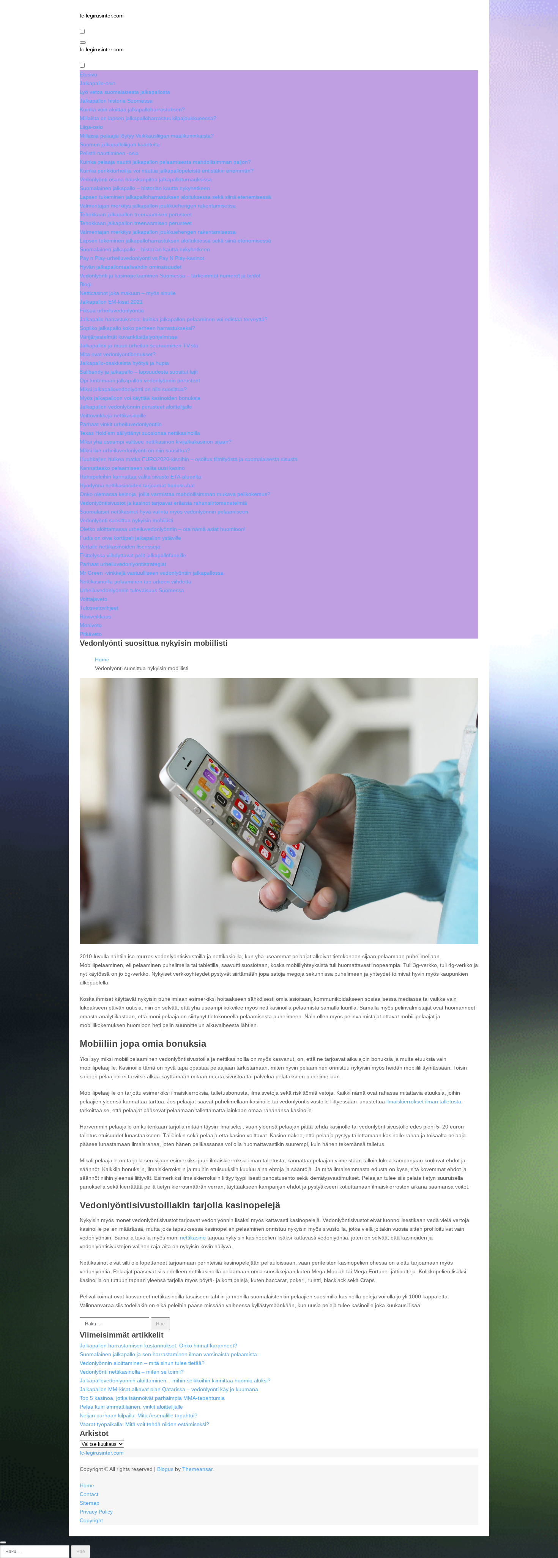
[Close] (3, 1542)
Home (87, 1485)
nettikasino (193, 1238)
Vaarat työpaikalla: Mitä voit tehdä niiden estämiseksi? (144, 1424)
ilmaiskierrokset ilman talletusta (423, 1101)
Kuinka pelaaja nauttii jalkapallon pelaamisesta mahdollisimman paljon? (165, 162)
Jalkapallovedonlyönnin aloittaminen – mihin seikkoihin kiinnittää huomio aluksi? (175, 1380)
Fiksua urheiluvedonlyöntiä (112, 310)
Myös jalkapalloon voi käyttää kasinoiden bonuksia (140, 398)
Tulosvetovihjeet (99, 608)
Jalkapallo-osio (97, 83)
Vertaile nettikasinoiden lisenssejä (120, 547)
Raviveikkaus (95, 616)
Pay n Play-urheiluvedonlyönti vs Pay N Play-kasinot (142, 258)
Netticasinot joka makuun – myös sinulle (128, 293)
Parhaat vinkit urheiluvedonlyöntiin (121, 424)
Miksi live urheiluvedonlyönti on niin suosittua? (135, 450)
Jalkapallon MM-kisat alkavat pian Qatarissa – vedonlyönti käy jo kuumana (169, 1389)
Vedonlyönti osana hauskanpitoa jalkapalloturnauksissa (146, 179)
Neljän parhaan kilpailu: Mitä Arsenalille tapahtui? (138, 1415)
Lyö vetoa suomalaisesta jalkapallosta (125, 92)
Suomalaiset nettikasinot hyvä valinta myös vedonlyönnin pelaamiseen (164, 512)
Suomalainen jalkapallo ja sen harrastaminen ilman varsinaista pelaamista (168, 1354)
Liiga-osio (91, 127)
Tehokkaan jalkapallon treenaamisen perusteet (136, 214)
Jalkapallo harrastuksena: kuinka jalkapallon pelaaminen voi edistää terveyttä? (174, 319)
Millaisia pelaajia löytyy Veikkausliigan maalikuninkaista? (147, 136)
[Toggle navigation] (83, 42)
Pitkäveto (91, 634)
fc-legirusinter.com (102, 16)
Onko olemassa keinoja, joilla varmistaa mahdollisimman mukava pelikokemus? (175, 494)
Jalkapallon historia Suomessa (116, 101)
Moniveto (91, 625)
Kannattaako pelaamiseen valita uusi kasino (132, 468)
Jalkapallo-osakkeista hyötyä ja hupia (124, 363)
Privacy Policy (96, 1512)
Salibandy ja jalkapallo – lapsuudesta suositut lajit (139, 372)
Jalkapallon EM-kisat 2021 (111, 302)
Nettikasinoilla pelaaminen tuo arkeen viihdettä (135, 582)
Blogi (85, 284)
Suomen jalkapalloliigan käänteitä (120, 144)
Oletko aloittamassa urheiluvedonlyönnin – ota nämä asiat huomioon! (163, 529)
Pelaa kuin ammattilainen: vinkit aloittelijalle (131, 1407)
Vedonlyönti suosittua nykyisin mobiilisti (126, 520)
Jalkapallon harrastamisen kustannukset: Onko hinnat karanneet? (158, 1345)
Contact (89, 1494)
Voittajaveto (93, 599)
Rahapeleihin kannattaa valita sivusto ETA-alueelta (140, 477)
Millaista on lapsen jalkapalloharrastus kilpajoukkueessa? (148, 118)
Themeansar (197, 1469)
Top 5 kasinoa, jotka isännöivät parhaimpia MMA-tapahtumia (152, 1398)
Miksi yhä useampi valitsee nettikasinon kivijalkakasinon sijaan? (156, 442)
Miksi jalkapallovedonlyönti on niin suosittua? (133, 389)
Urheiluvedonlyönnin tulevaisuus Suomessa (132, 590)
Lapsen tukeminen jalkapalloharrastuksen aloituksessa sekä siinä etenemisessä (175, 197)
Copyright (91, 1520)
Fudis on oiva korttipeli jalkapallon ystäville (130, 538)
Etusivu (88, 74)
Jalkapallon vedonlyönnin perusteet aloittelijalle (136, 407)
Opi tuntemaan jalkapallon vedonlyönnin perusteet (140, 380)
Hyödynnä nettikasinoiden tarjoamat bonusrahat (137, 485)
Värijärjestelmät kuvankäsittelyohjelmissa (129, 337)
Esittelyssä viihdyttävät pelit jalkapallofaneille (133, 555)
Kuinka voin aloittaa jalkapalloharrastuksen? (132, 109)
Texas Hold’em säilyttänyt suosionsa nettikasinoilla (140, 433)
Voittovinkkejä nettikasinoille (113, 415)
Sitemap (89, 1503)
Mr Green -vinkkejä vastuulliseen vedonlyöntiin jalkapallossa (152, 573)
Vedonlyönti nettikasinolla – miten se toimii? (132, 1372)
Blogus (165, 1469)
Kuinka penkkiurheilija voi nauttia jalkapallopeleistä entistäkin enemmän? (167, 171)
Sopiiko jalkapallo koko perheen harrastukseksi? (137, 328)
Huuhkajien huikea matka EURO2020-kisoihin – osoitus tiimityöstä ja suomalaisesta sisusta (189, 459)
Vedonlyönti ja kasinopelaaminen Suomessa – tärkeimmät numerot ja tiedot (170, 276)
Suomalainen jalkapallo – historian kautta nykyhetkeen (145, 188)
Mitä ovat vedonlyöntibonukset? (118, 354)
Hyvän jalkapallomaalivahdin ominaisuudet (130, 267)
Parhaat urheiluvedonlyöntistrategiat (123, 564)
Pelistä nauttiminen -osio (109, 153)
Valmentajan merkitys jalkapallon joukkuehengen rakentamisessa (158, 206)
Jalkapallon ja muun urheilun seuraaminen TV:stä (139, 345)
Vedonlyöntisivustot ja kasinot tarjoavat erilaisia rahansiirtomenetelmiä (163, 503)
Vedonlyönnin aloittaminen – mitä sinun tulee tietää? (142, 1363)
